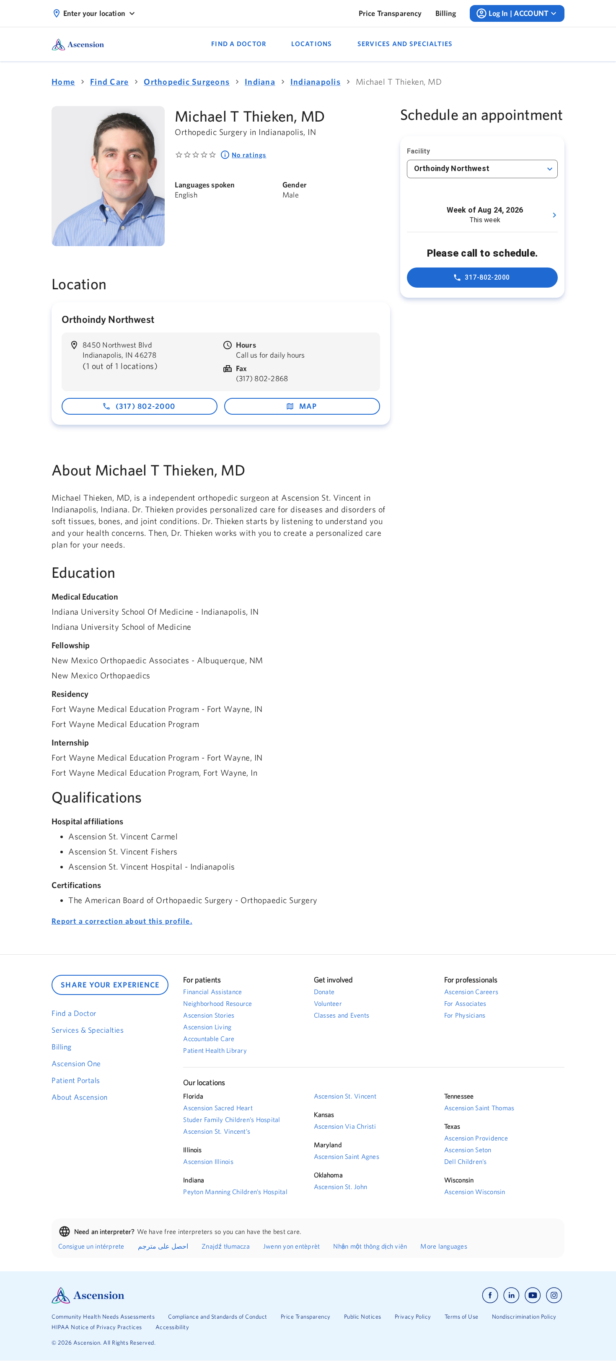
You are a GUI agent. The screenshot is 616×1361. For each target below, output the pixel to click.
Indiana (260, 81)
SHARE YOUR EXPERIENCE (110, 984)
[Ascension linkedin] (511, 1295)
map (308, 406)
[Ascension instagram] (554, 1295)
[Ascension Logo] (180, 1295)
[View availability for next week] (554, 215)
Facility (418, 151)
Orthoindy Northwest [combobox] (451, 168)
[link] (390, 13)
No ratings (249, 154)
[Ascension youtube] (533, 1295)
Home (63, 81)
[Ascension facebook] (490, 1295)
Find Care (109, 81)
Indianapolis (315, 81)
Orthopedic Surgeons (187, 81)
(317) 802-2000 (146, 406)
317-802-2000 (487, 277)
